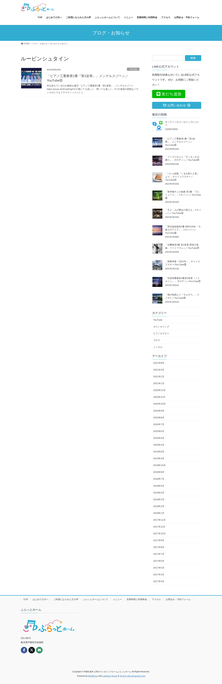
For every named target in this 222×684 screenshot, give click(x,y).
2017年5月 (158, 567)
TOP (25, 599)
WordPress (93, 676)
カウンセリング (161, 326)
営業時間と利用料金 (137, 599)
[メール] (39, 650)
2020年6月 (158, 431)
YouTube (133, 69)
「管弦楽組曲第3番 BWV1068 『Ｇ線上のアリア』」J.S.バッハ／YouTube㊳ (183, 229)
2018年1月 (158, 513)
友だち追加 (171, 94)
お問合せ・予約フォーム (178, 599)
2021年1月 (158, 383)
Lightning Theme (109, 676)
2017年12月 (159, 520)
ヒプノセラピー (161, 333)
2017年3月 (158, 581)
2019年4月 (158, 458)
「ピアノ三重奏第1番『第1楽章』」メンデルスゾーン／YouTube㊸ (180, 141)
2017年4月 (158, 574)
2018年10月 (159, 465)
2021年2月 (158, 376)
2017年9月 (158, 540)
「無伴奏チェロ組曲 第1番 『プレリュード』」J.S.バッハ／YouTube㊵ (183, 194)
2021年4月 (158, 369)
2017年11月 (159, 526)
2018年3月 (158, 499)
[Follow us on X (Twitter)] (31, 650)
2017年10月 (159, 533)
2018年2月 (158, 506)
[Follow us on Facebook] (24, 650)
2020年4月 (158, 445)
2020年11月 (159, 397)
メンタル (157, 347)
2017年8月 (158, 547)
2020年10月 (159, 403)
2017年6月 (158, 561)
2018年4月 (158, 492)
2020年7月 (158, 424)
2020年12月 (159, 390)
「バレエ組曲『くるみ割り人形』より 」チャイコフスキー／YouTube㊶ (182, 176)
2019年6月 (158, 451)
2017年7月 (158, 554)
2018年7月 (158, 479)
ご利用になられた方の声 (65, 599)
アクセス (156, 599)
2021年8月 (158, 363)
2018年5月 (158, 486)
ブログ (156, 340)
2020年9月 (158, 410)
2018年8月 (158, 472)
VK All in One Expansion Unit (132, 676)
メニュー (117, 599)
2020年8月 (158, 417)
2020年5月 (158, 438)
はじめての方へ (41, 599)
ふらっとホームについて (95, 599)
